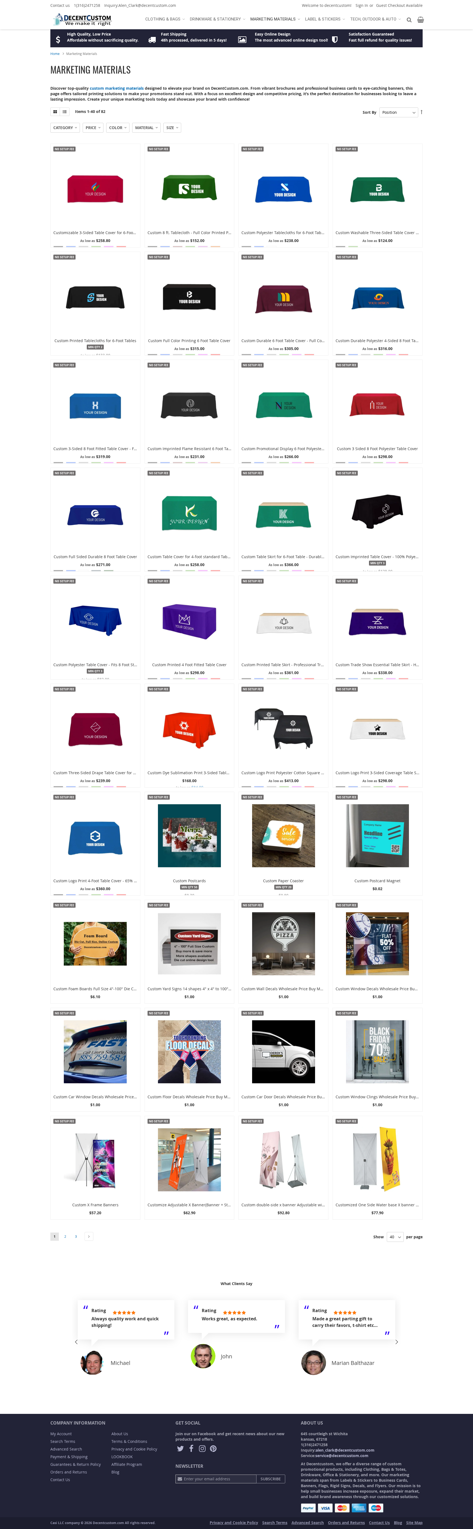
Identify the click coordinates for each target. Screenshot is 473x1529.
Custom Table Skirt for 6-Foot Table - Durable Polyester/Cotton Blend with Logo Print (318, 556)
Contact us (60, 5)
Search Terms (62, 1441)
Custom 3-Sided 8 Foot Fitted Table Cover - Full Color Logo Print (111, 448)
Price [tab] (91, 127)
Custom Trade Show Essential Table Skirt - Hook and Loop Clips (393, 664)
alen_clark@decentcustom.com (345, 1450)
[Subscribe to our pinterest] (213, 1449)
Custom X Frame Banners (95, 1204)
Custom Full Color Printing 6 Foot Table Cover (189, 340)
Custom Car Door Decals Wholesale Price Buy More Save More (298, 1096)
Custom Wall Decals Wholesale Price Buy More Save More (294, 988)
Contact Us (60, 1479)
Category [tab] (63, 127)
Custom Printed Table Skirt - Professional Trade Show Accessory (299, 664)
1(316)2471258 (87, 5)
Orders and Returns (68, 1472)
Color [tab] (115, 127)
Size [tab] (170, 127)
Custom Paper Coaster (283, 880)
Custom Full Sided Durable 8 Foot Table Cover (95, 556)
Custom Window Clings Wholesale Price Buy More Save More (391, 1096)
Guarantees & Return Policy (75, 1464)
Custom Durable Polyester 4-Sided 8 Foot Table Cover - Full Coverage (398, 340)
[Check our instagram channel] (202, 1449)
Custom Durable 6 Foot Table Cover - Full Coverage (287, 340)
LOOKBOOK (122, 1456)
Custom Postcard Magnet (377, 880)
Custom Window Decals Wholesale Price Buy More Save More (392, 988)
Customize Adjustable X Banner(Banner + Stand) (192, 1204)
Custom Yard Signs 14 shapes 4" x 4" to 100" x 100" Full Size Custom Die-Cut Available (226, 988)
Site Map (414, 1522)
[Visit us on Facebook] (191, 1449)
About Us (119, 1433)
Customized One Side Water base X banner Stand (381, 1204)
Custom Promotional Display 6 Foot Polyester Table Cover (293, 448)
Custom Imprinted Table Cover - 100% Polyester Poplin (385, 556)
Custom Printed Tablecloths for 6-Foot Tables (95, 340)
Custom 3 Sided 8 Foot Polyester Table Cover (377, 448)
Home (55, 53)
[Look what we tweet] (180, 1449)
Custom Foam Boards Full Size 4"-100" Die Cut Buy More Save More (114, 988)
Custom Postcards (189, 880)
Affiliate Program (126, 1464)
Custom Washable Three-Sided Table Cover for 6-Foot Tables (391, 232)
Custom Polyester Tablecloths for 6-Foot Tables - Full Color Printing (302, 232)
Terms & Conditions (129, 1441)
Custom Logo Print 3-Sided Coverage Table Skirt (379, 772)
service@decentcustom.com (341, 1455)
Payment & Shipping (69, 1456)
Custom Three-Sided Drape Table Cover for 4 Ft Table (102, 772)
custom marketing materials (117, 88)
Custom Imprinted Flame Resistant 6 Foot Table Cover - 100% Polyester (212, 448)
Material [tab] (144, 127)
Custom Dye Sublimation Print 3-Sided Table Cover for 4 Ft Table (206, 772)
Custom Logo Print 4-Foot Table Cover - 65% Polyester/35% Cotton (113, 880)
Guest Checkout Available (399, 5)
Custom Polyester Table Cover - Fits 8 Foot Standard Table (105, 664)
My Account (61, 1433)
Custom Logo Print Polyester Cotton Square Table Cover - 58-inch (300, 772)
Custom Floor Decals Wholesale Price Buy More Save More (201, 1096)
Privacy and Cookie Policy (134, 1449)
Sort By (369, 112)
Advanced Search (66, 1449)
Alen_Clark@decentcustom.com (147, 5)
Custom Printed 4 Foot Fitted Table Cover (189, 664)
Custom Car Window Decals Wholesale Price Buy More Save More (113, 1096)
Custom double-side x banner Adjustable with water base (294, 1204)
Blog (115, 1472)
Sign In (362, 5)
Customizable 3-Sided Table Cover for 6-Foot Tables (100, 232)
